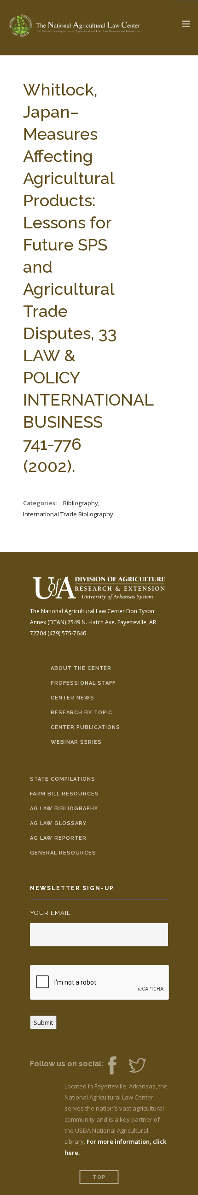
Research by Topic (81, 713)
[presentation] (100, 983)
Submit (43, 1022)
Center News (72, 698)
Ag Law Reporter (58, 838)
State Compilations (62, 779)
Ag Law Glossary (58, 823)
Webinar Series (76, 742)
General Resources (63, 853)
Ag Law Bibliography (64, 809)
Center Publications (85, 727)
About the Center (81, 668)
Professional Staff (83, 683)
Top (99, 1177)
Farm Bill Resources (64, 794)
